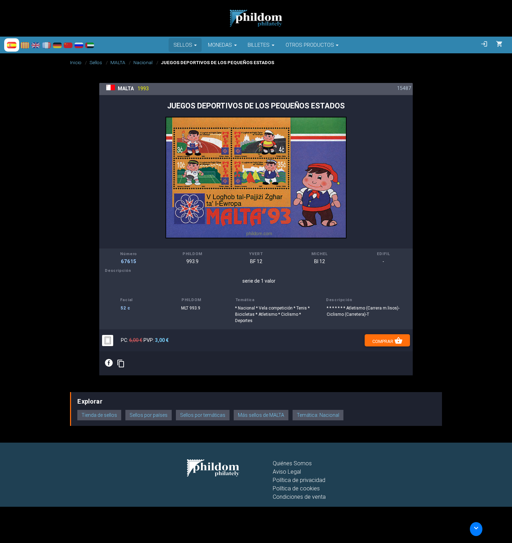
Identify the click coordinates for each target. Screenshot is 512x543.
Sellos (96, 62)
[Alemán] (57, 45)
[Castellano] (11, 45)
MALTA (117, 62)
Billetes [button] (259, 45)
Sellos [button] (182, 45)
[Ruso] (79, 45)
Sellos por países (149, 415)
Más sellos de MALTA (261, 415)
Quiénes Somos (292, 463)
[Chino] (68, 45)
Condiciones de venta (299, 497)
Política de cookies (296, 488)
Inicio (76, 62)
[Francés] (46, 45)
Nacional (143, 62)
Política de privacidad (299, 480)
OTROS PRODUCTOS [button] (310, 45)
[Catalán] (25, 45)
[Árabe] (90, 45)
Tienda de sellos (99, 415)
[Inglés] (36, 45)
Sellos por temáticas (202, 415)
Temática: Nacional (318, 415)
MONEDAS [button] (220, 45)
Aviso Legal (287, 471)
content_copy (121, 363)
